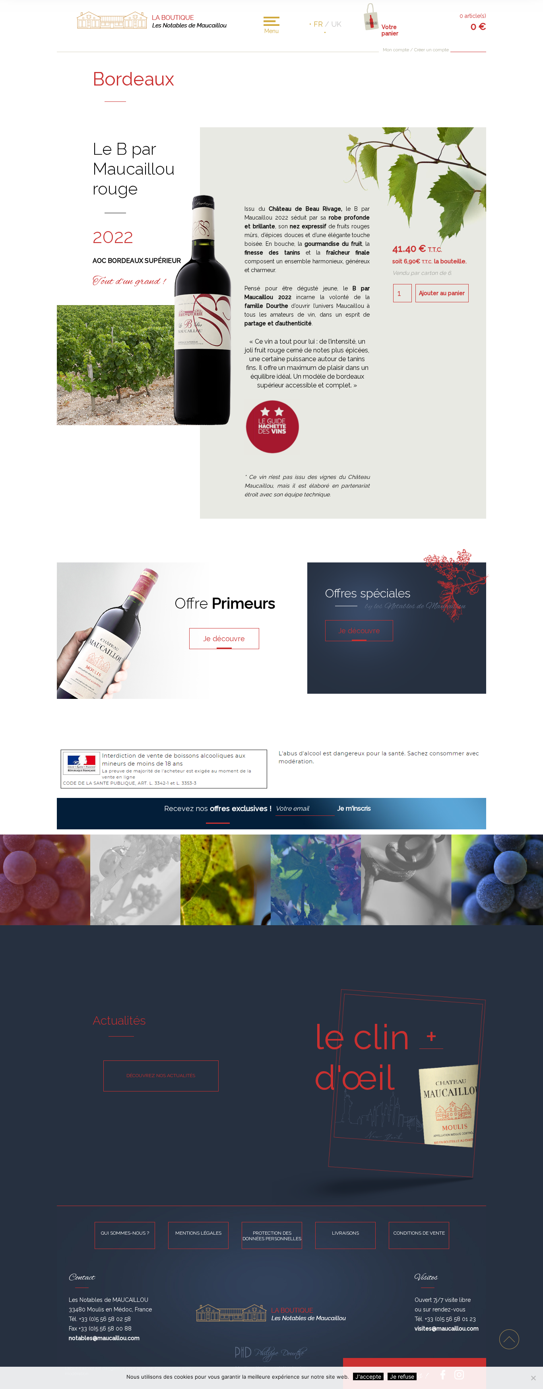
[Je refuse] (533, 1378)
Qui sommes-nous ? (125, 1233)
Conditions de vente (419, 1233)
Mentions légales (198, 1233)
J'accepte (368, 1376)
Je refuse (402, 1376)
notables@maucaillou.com (104, 1338)
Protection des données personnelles (271, 1235)
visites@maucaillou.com (447, 1328)
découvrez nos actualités (160, 1075)
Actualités (119, 1020)
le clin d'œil (362, 1057)
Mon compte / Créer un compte (416, 50)
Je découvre (224, 638)
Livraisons (345, 1233)
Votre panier (390, 28)
